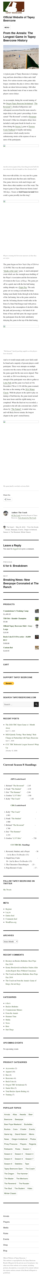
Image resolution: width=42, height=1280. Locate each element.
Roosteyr (9, 961)
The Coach (10, 527)
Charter (23, 1129)
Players (23, 1144)
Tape (27, 1163)
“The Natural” (16, 409)
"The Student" (16, 789)
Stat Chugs (10, 1029)
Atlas (15, 1114)
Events (20, 529)
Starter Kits (10, 1088)
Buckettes (28, 1124)
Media (8, 1019)
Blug (5, 1250)
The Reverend (15, 532)
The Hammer (22, 1173)
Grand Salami (20, 1134)
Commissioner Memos (14, 1010)
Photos (33, 1139)
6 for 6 (8, 1003)
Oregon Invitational (30, 529)
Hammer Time (11, 1016)
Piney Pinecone (10, 1144)
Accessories (10, 1068)
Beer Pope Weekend (12, 1124)
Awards (23, 1114)
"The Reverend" (18, 785)
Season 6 (19, 1158)
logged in (16, 548)
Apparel (9, 1071)
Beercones (9, 1078)
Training (9, 1094)
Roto (7, 1026)
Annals (7, 529)
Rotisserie (8, 1149)
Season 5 (8, 1158)
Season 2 (8, 1153)
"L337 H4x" (17, 795)
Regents (32, 1144)
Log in (8, 912)
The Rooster (24, 1183)
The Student (19, 1188)
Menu (7, 27)
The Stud (8, 1188)
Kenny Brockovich (13, 967)
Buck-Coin (10, 1081)
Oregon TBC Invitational (15, 1084)
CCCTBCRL (16, 844)
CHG (13, 805)
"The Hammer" (15, 792)
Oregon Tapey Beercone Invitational (19, 103)
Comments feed (11, 919)
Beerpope (32, 116)
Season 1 (27, 1149)
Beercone (8, 1119)
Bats (7, 1075)
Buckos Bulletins (12, 1006)
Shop (5, 1244)
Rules (17, 1149)
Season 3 (18, 126)
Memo (31, 1134)
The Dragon (9, 1173)
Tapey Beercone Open (13, 1168)
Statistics (18, 1163)
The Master (9, 1178)
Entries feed (10, 915)
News (8, 1023)
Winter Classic (26, 532)
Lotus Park (7, 382)
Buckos (7, 1129)
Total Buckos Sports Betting (16, 1091)
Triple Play (23, 287)
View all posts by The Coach (27, 518)
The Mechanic (22, 1178)
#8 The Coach (15, 515)
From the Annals (32, 527)
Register (9, 909)
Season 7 (29, 1158)
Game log (8, 1134)
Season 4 (29, 1153)
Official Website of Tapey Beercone (19, 18)
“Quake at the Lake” (10, 271)
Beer (31, 1114)
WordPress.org (11, 922)
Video (29, 1188)
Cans (15, 1129)
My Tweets (7, 889)
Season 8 (8, 1163)
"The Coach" (15, 798)
